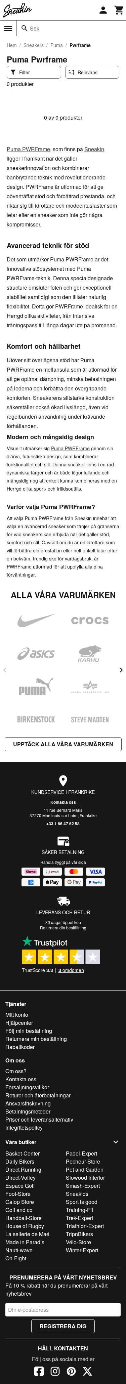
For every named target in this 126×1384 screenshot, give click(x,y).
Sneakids (77, 1194)
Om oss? (16, 1071)
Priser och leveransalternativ (39, 1119)
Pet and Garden (84, 1169)
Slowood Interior (85, 1177)
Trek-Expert (79, 1218)
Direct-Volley (20, 1177)
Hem (12, 45)
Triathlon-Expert (85, 1226)
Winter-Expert (82, 1250)
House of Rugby (24, 1226)
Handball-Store (23, 1218)
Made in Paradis (24, 1242)
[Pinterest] (71, 1372)
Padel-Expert (81, 1153)
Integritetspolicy (24, 1127)
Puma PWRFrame (28, 149)
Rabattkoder (20, 1047)
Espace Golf (20, 1185)
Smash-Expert (83, 1185)
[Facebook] (39, 1372)
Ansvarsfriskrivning (28, 1103)
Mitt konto (16, 1014)
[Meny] (8, 28)
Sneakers (34, 45)
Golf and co (19, 1210)
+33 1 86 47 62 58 (63, 824)
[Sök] (24, 28)
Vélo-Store (78, 1242)
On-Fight (15, 1258)
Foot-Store (18, 1194)
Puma (56, 45)
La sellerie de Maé (27, 1234)
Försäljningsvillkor (27, 1087)
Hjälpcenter (19, 1022)
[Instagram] (55, 1372)
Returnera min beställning (36, 1039)
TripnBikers (79, 1234)
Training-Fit (79, 1210)
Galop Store (19, 1202)
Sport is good (81, 1202)
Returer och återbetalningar (38, 1095)
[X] (87, 1372)
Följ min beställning (28, 1031)
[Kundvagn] (119, 10)
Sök (34, 28)
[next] (121, 670)
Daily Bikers (19, 1161)
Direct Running (23, 1169)
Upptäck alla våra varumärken (63, 744)
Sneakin (94, 149)
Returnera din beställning (63, 927)
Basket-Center (22, 1153)
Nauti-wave (19, 1250)
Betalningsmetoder (27, 1111)
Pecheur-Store (83, 1161)
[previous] (4, 670)
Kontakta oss (63, 802)
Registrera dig (63, 1326)
